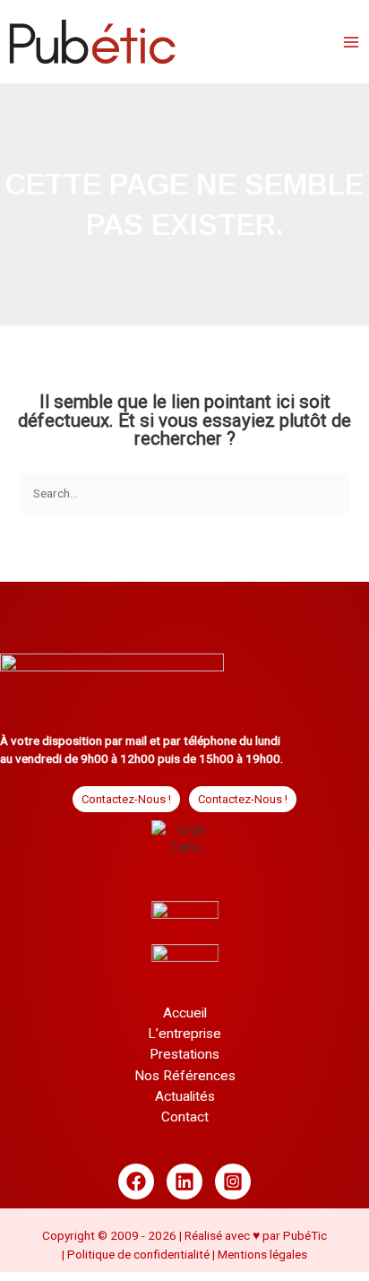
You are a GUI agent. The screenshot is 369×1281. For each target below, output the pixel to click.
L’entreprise (184, 1038)
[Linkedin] (184, 1187)
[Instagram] (233, 1187)
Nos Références (185, 1080)
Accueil (185, 1017)
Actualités (185, 1101)
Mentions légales (262, 1258)
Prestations (184, 1060)
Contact (185, 1121)
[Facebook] (136, 1187)
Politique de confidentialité (139, 1258)
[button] (126, 799)
